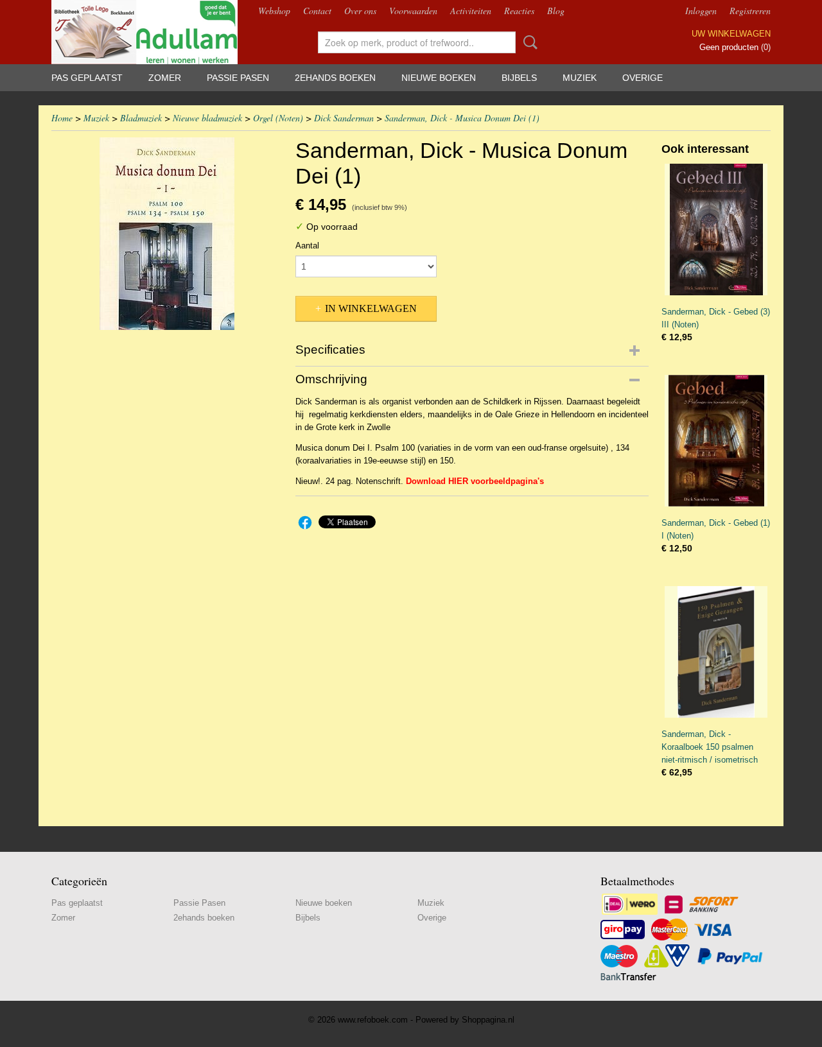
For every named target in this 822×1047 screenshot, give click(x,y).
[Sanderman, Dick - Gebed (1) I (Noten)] (716, 440)
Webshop (274, 10)
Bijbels (519, 78)
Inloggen (701, 10)
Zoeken (528, 42)
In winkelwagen (371, 308)
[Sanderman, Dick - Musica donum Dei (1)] (167, 233)
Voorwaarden (413, 10)
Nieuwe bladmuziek (207, 118)
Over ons (360, 10)
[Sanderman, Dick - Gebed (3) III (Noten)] (716, 229)
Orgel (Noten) (278, 118)
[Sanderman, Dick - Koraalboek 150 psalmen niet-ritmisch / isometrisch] (716, 652)
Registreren (750, 10)
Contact (317, 10)
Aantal (307, 245)
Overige (642, 78)
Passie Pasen (238, 78)
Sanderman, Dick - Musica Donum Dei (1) (462, 118)
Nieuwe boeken (438, 78)
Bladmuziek (141, 118)
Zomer (164, 78)
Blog (555, 10)
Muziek (580, 78)
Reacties (519, 10)
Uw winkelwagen (731, 34)
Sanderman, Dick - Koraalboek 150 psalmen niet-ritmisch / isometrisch (709, 747)
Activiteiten (470, 10)
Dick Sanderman (344, 118)
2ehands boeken (335, 78)
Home (62, 118)
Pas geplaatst (87, 78)
